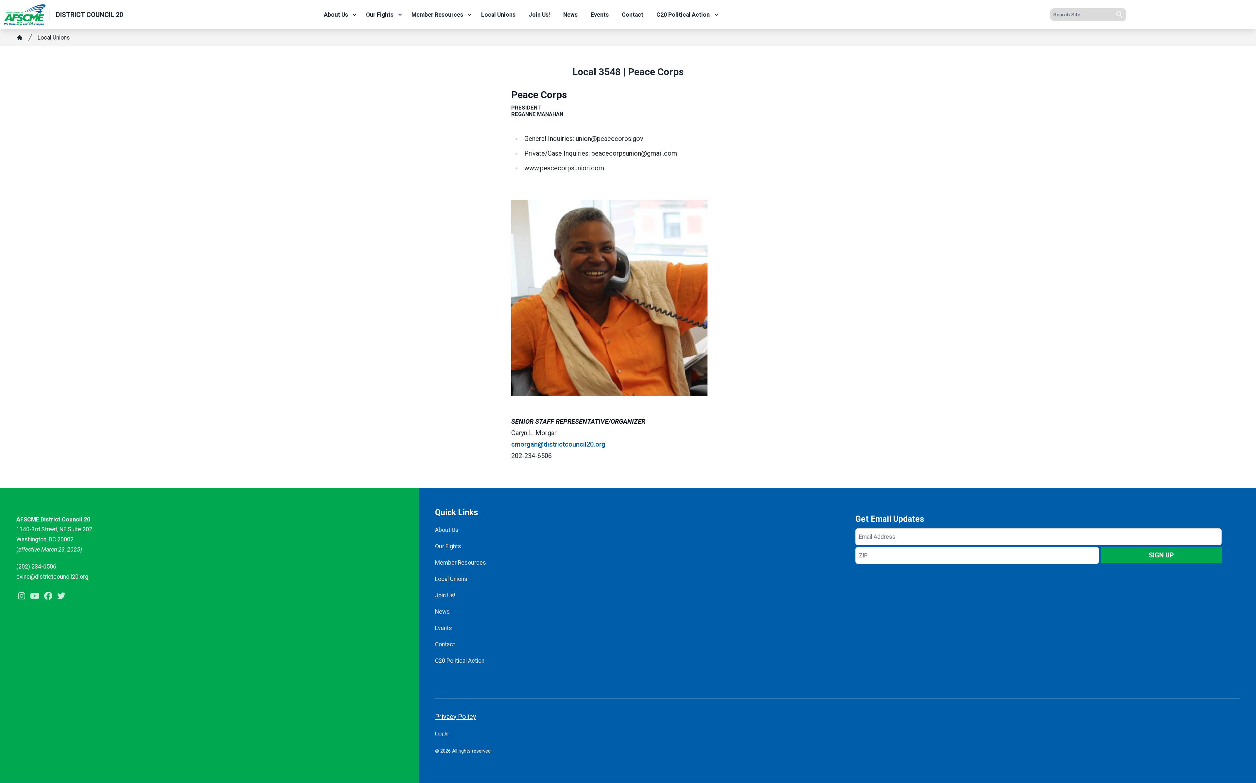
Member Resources (437, 14)
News (570, 14)
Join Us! (539, 14)
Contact (632, 14)
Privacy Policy (455, 717)
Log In (441, 734)
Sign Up (1161, 555)
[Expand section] (354, 14)
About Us (336, 14)
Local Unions (498, 14)
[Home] (19, 37)
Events (600, 14)
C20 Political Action (683, 14)
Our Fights (379, 14)
